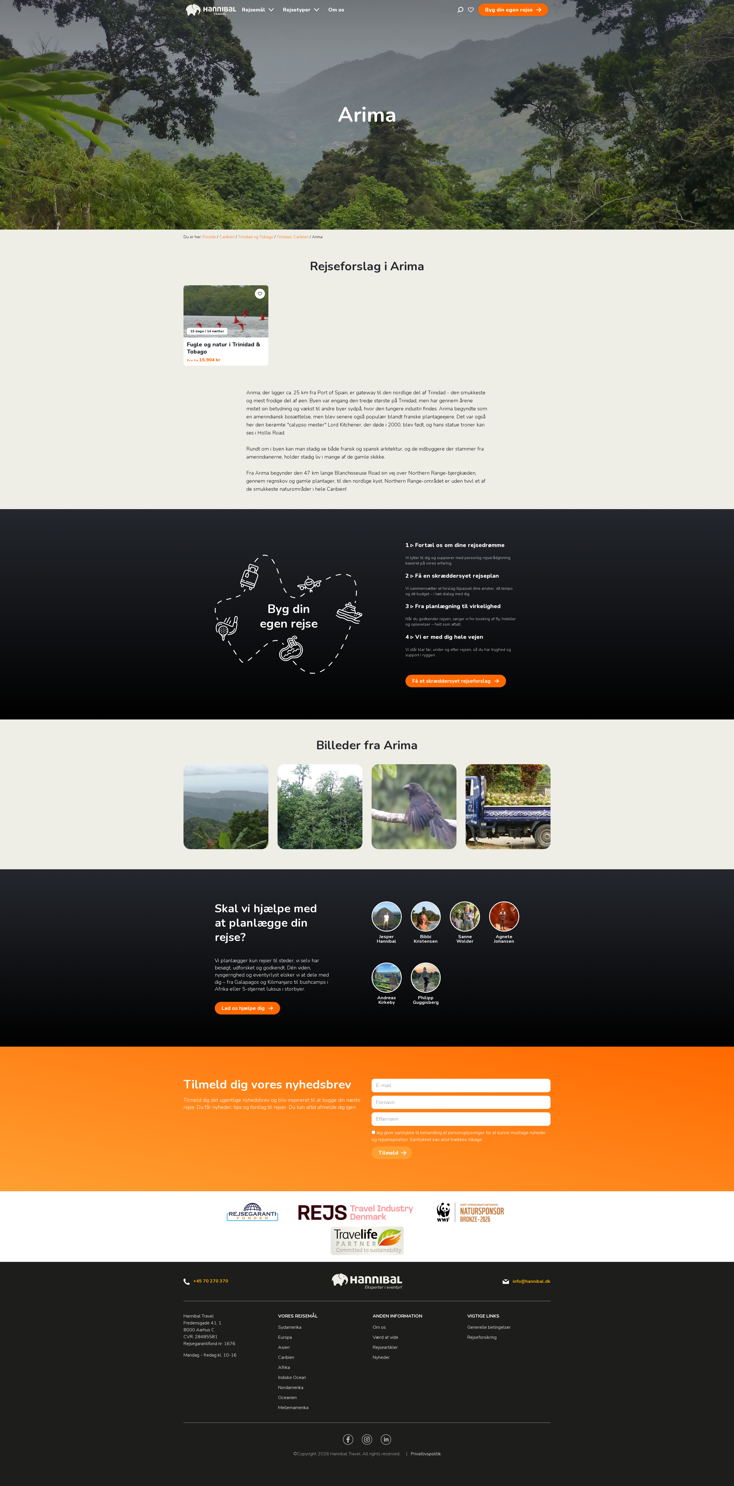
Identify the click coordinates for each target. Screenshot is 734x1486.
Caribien (227, 237)
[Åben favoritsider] (471, 10)
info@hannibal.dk (531, 1281)
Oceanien (287, 1397)
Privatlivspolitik (426, 1454)
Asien (284, 1347)
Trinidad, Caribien (293, 237)
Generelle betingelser (489, 1327)
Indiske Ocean (292, 1377)
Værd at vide (385, 1337)
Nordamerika (290, 1387)
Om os (336, 9)
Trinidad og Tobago (255, 237)
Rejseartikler (385, 1347)
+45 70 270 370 (210, 1281)
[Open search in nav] (460, 10)
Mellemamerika (293, 1407)
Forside (209, 237)
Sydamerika (289, 1327)
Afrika (284, 1367)
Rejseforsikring (482, 1337)
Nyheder (381, 1357)
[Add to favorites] (260, 294)
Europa (285, 1337)
